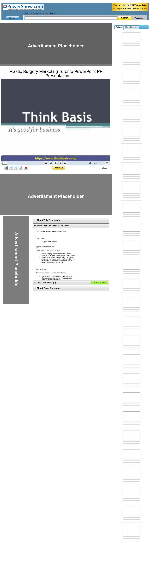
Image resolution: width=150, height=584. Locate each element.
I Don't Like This (16, 168)
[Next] (60, 163)
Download (58, 168)
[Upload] (12, 18)
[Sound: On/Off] (91, 163)
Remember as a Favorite (26, 168)
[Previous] (50, 163)
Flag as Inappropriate (11, 168)
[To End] (65, 163)
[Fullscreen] (107, 163)
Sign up (45, 13)
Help (27, 13)
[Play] (55, 163)
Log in (52, 13)
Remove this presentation (6, 168)
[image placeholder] (131, 37)
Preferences (36, 13)
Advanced (139, 18)
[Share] (100, 167)
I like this (21, 168)
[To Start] (46, 163)
